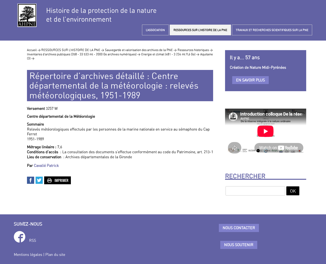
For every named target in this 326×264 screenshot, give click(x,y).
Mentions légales (28, 254)
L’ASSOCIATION (155, 30)
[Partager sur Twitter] (39, 179)
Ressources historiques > (195, 50)
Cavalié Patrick (46, 165)
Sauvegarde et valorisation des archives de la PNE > (141, 50)
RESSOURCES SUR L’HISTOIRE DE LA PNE (200, 30)
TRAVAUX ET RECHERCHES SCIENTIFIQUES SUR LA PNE (272, 30)
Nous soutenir (238, 244)
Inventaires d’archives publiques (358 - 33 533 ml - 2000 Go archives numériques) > (83, 54)
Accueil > (34, 50)
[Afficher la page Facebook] (19, 238)
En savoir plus (250, 80)
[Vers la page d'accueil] (27, 15)
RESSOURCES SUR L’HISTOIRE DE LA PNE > (72, 50)
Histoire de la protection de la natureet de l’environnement (101, 14)
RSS (32, 240)
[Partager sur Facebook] (31, 179)
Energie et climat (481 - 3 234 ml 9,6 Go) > (170, 54)
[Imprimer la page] (57, 179)
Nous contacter (239, 227)
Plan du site (55, 254)
